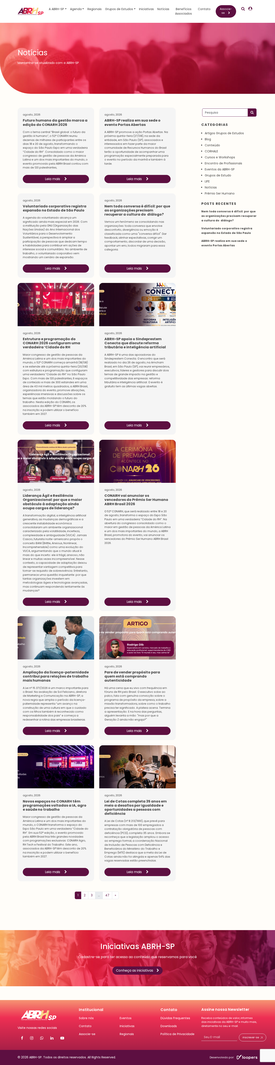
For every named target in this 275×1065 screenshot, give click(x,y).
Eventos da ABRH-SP (220, 169)
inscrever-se (251, 1037)
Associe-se (226, 11)
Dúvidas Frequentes (175, 1018)
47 (107, 895)
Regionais (94, 9)
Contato (204, 9)
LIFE (207, 181)
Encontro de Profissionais (223, 163)
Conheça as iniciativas (134, 970)
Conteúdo (212, 145)
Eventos (125, 1018)
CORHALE (211, 151)
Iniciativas (146, 9)
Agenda (76, 9)
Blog (208, 139)
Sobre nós (86, 1018)
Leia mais (53, 178)
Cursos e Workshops (220, 157)
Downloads (168, 1026)
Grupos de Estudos (119, 9)
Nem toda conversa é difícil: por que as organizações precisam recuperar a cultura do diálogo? (229, 216)
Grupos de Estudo (218, 175)
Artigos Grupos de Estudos (224, 133)
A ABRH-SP (56, 9)
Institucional (91, 1009)
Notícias (163, 9)
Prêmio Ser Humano (220, 193)
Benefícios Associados (183, 11)
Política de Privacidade (177, 1034)
